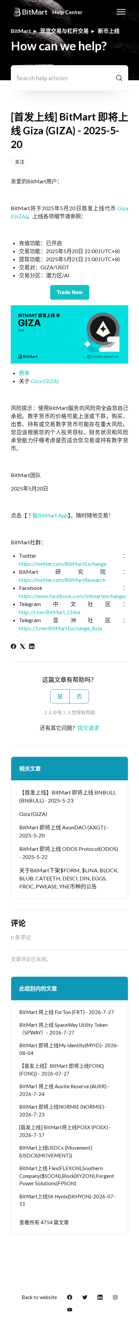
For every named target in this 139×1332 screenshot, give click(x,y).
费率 (24, 373)
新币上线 (108, 31)
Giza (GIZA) (45, 381)
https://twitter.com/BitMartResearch (62, 580)
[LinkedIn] (31, 647)
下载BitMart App (47, 515)
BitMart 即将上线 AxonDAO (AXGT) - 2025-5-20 (64, 831)
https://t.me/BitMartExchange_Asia (60, 628)
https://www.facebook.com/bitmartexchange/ (73, 596)
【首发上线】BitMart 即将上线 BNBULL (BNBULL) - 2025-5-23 (67, 796)
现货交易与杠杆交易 (64, 31)
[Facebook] (13, 647)
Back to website (39, 1297)
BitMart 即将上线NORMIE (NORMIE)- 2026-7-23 (62, 1110)
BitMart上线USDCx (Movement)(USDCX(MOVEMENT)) (55, 1151)
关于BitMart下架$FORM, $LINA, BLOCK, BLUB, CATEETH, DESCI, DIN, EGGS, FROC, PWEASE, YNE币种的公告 (68, 878)
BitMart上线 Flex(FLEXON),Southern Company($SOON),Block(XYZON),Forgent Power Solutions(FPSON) (66, 1175)
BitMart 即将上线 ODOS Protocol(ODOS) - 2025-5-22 (68, 852)
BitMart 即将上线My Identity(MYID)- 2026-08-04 (69, 1049)
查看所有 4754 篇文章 (44, 1222)
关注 (19, 162)
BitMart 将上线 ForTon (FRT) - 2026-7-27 (66, 1012)
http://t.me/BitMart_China (49, 612)
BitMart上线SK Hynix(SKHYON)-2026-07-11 (67, 1200)
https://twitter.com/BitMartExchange (63, 563)
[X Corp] (22, 647)
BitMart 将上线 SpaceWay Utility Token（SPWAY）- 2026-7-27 (63, 1029)
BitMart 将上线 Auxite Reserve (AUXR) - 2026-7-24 (64, 1090)
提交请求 (88, 728)
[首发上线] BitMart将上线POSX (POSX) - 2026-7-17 (65, 1131)
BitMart (21, 31)
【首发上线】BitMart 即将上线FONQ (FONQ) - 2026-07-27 (61, 1069)
